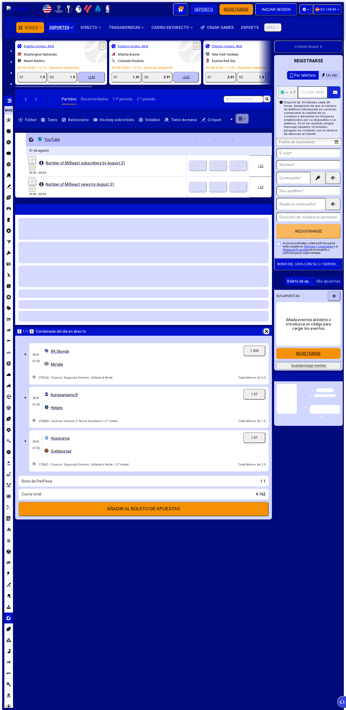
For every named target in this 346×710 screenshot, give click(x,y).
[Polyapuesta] (31, 99)
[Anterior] (19, 208)
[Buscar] (267, 99)
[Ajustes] (306, 9)
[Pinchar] (32, 160)
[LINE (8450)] (20, 99)
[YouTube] (41, 99)
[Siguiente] (33, 208)
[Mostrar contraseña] (333, 178)
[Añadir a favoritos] (102, 46)
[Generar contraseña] (317, 178)
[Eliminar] (266, 208)
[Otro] (242, 119)
